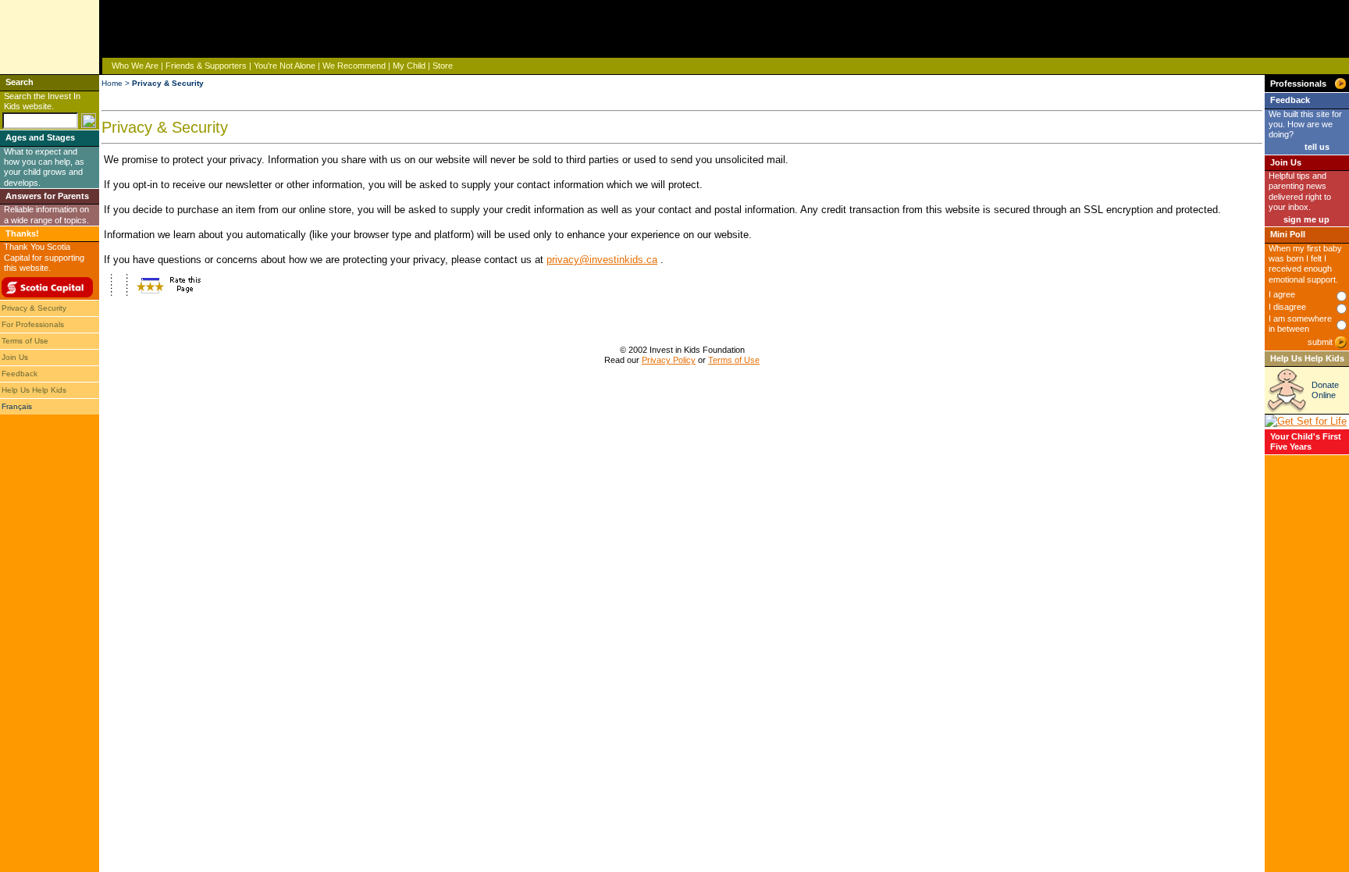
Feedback (19, 373)
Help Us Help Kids (34, 390)
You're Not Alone (284, 65)
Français (17, 406)
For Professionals (33, 324)
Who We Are (135, 65)
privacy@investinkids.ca (601, 259)
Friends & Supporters (206, 65)
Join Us (15, 357)
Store (442, 65)
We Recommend (354, 65)
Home (112, 83)
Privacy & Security (34, 308)
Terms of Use (25, 340)
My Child (409, 65)
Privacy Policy (669, 360)
